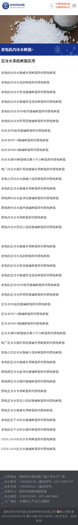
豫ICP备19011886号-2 (40, 516)
